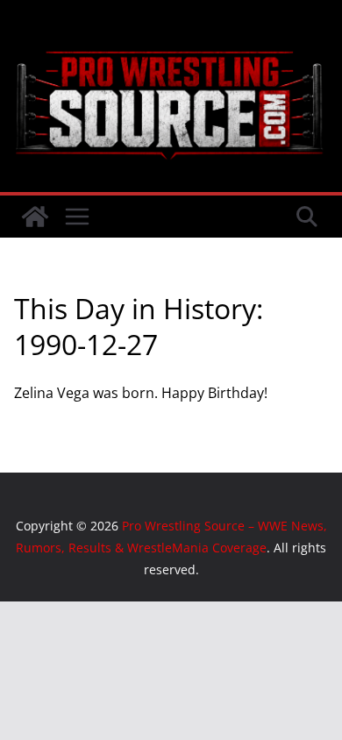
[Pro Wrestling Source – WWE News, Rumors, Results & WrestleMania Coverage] (35, 217)
